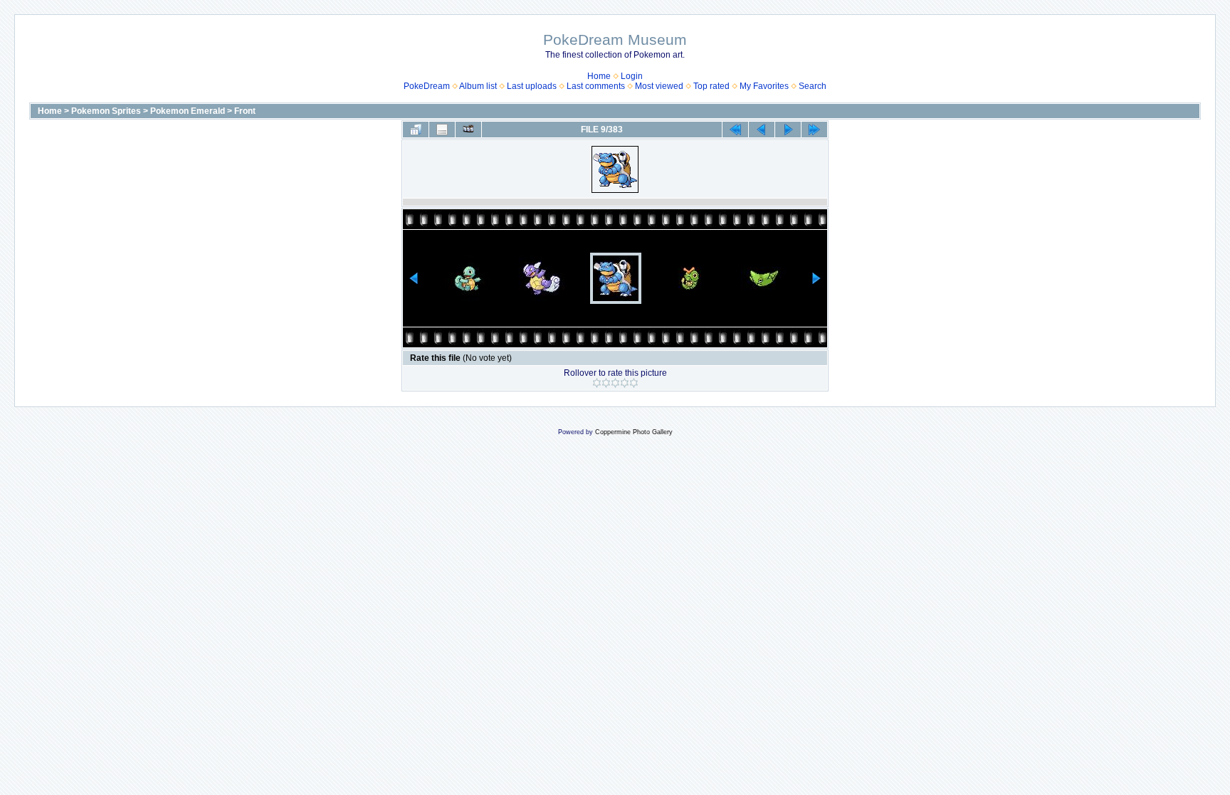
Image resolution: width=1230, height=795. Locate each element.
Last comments (596, 86)
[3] (615, 383)
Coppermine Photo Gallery (634, 432)
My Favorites (764, 86)
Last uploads (532, 86)
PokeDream (427, 86)
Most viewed (659, 86)
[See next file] (788, 129)
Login (632, 76)
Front (245, 111)
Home (599, 76)
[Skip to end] (814, 129)
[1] (596, 383)
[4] (624, 383)
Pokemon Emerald (187, 111)
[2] (606, 383)
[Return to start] (735, 129)
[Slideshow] (468, 129)
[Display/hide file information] (442, 129)
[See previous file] (761, 129)
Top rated (711, 86)
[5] (633, 383)
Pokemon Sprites (106, 111)
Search (812, 86)
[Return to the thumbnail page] (416, 129)
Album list (478, 86)
